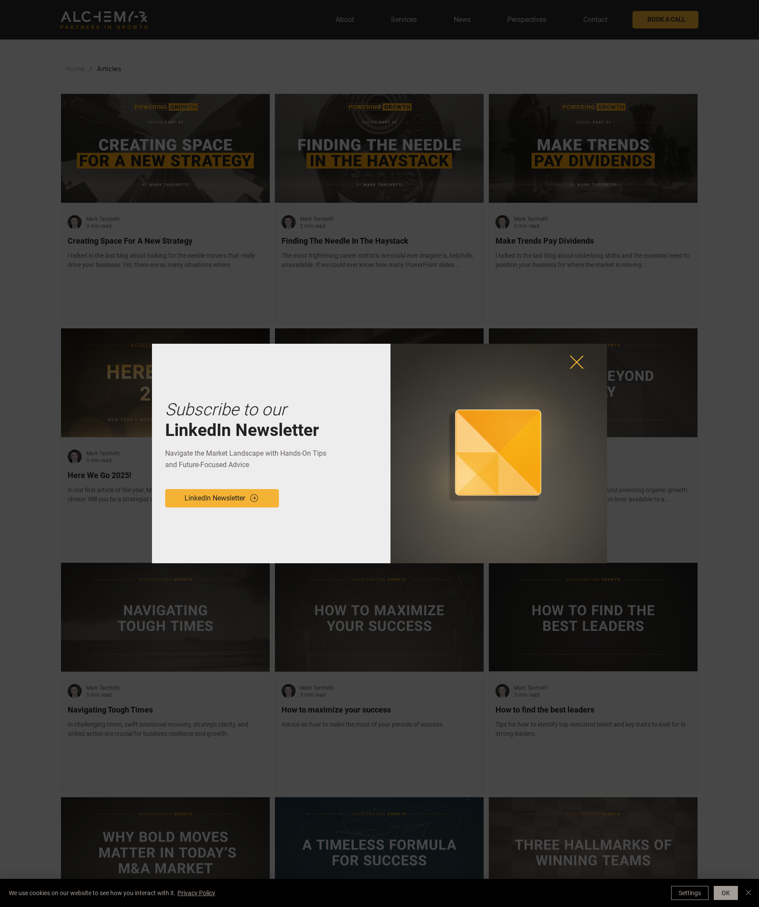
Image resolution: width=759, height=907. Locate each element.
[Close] (748, 893)
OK (726, 892)
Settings (690, 892)
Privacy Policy (196, 892)
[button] (576, 363)
